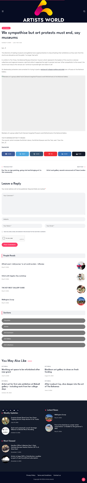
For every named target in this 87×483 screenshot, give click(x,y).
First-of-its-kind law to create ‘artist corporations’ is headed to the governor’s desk (68, 426)
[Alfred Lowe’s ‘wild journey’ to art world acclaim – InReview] (81, 265)
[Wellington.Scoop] (81, 301)
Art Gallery (6, 28)
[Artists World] (43, 11)
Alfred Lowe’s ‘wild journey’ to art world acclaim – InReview (23, 264)
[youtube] (14, 410)
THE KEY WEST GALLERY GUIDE (13, 288)
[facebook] (3, 410)
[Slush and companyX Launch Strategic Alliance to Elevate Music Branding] (5, 431)
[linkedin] (10, 410)
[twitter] (6, 410)
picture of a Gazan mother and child (52, 69)
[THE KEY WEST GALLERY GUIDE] (81, 289)
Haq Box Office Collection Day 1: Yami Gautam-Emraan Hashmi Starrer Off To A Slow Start (25, 447)
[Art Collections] (43, 345)
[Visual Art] (43, 320)
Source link (5, 147)
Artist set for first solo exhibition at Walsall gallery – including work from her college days (21, 386)
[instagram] (17, 410)
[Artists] (43, 327)
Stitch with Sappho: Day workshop (14, 276)
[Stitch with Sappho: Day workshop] (81, 277)
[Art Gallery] (43, 339)
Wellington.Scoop (8, 300)
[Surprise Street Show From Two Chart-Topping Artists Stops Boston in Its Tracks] (5, 421)
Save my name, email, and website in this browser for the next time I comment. (25, 231)
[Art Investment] (43, 333)
